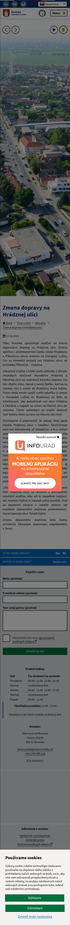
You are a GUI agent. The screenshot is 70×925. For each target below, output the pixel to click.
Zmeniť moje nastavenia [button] (35, 916)
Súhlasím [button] (34, 898)
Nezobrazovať (46, 437)
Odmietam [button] (35, 908)
